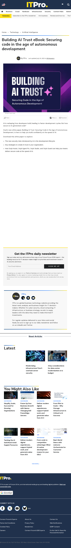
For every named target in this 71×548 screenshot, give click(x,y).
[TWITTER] (24, 297)
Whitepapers (50, 58)
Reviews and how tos (57, 16)
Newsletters (29, 527)
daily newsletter (43, 323)
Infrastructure (37, 12)
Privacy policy (29, 523)
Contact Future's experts (8, 519)
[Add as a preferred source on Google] (6, 493)
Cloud (17, 12)
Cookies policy (5, 527)
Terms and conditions (7, 523)
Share (7, 118)
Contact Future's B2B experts (35, 530)
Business (9, 12)
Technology (14, 32)
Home (4, 32)
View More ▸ (35, 463)
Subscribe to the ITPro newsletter (24, 16)
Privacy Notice (11, 275)
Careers (2, 530)
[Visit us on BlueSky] (23, 508)
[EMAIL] (34, 297)
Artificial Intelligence (30, 32)
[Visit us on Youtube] (17, 508)
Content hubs (58, 12)
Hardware (25, 12)
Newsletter (64, 118)
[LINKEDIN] (29, 297)
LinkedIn (20, 325)
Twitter (29, 325)
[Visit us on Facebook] (2, 508)
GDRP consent (55, 527)
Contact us (54, 519)
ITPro (25, 58)
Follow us (54, 118)
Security (48, 12)
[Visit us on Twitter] (9, 508)
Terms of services (31, 273)
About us (28, 519)
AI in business (43, 16)
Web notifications (56, 523)
